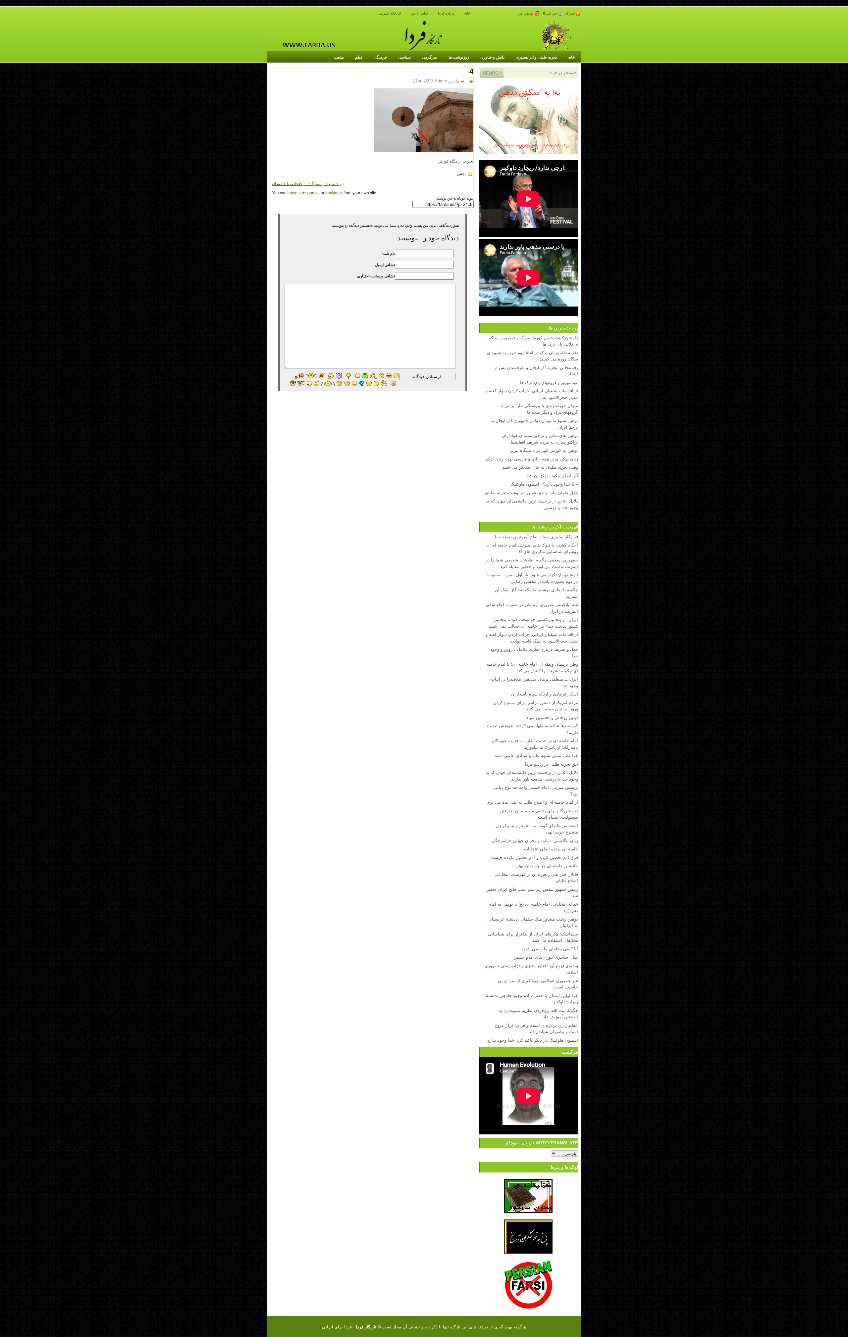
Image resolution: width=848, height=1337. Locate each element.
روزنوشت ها (459, 57)
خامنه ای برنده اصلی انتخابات (551, 848)
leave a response (303, 192)
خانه (467, 13)
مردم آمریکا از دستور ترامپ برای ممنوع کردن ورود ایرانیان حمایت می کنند (535, 705)
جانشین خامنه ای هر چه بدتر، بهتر (547, 865)
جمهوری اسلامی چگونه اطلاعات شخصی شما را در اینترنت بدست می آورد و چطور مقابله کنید (532, 562)
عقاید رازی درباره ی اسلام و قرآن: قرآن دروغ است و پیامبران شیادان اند (536, 1028)
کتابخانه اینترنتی (389, 13)
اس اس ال (549, 13)
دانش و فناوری (492, 57)
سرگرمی (429, 57)
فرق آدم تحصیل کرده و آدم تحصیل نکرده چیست (534, 857)
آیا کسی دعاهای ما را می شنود (549, 948)
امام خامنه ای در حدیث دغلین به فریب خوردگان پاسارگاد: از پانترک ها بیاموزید (534, 743)
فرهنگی (380, 57)
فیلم (358, 57)
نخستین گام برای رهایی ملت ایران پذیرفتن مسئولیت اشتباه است (539, 813)
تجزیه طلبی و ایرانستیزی (536, 57)
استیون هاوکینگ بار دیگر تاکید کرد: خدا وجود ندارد (532, 1040)
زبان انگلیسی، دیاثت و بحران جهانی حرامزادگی (535, 840)
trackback (334, 192)
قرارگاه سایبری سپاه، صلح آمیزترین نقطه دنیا (536, 536)
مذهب (339, 57)
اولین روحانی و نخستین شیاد (552, 717)
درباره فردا (446, 13)
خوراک (570, 13)
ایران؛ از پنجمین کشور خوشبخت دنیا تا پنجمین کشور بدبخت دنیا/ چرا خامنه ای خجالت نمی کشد (533, 622)
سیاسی (404, 57)
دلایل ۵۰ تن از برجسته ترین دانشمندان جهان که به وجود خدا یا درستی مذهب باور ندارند (532, 775)
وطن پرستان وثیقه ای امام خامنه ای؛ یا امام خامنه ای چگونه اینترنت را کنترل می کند (532, 667)
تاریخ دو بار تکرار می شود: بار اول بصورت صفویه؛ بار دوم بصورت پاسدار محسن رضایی (532, 577)
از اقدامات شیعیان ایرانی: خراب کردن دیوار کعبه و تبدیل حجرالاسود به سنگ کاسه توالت (532, 637)
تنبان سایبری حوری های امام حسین (545, 957)
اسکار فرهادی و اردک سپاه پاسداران (544, 694)
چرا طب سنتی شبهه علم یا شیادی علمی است (536, 755)
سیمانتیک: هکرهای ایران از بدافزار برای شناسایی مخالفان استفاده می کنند (533, 937)
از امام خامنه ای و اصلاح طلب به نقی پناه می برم (532, 802)
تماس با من (419, 13)
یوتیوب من (526, 13)
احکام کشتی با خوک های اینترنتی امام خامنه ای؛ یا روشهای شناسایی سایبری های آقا (532, 548)
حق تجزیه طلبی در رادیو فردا (551, 764)
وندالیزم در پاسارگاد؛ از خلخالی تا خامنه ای (307, 183)
